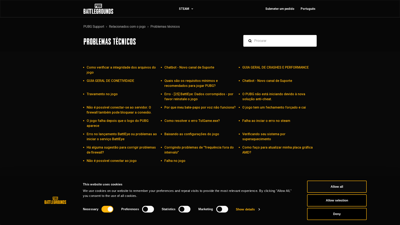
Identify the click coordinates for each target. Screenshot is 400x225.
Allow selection (337, 200)
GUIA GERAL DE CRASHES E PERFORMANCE (275, 67)
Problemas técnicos (165, 27)
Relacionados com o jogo (127, 27)
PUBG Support (93, 27)
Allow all (337, 186)
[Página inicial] (98, 9)
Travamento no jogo (102, 94)
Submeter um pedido (279, 8)
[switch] (148, 209)
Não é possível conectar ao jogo (112, 161)
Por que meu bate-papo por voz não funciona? (200, 107)
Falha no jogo (174, 161)
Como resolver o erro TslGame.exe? (192, 121)
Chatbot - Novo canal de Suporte (189, 67)
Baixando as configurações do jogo (191, 134)
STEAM (184, 8)
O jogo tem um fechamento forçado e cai (274, 107)
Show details (245, 209)
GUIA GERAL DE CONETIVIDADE (110, 81)
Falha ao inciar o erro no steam (266, 121)
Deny (337, 214)
